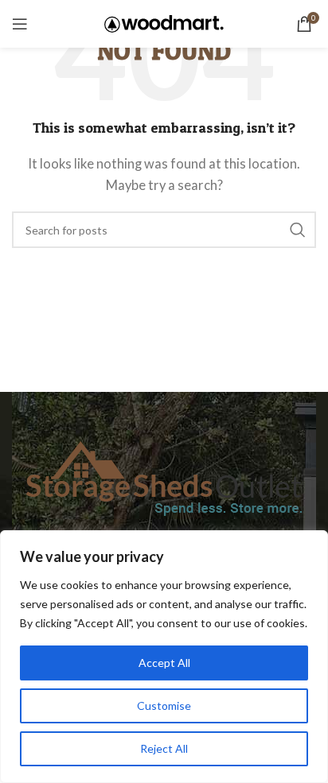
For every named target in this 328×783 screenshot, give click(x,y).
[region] (164, 656)
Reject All (164, 748)
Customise (164, 705)
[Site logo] (164, 22)
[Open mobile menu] (20, 24)
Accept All (164, 662)
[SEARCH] (297, 229)
